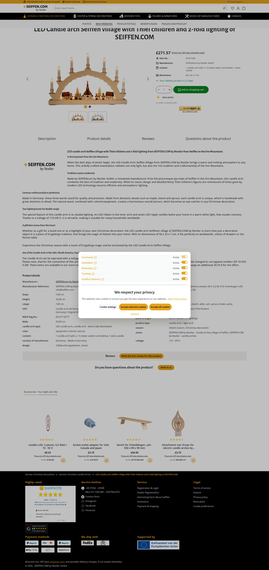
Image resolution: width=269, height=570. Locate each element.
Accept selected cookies (133, 306)
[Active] (184, 256)
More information (177, 298)
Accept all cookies (160, 306)
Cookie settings (108, 306)
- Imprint (134, 313)
